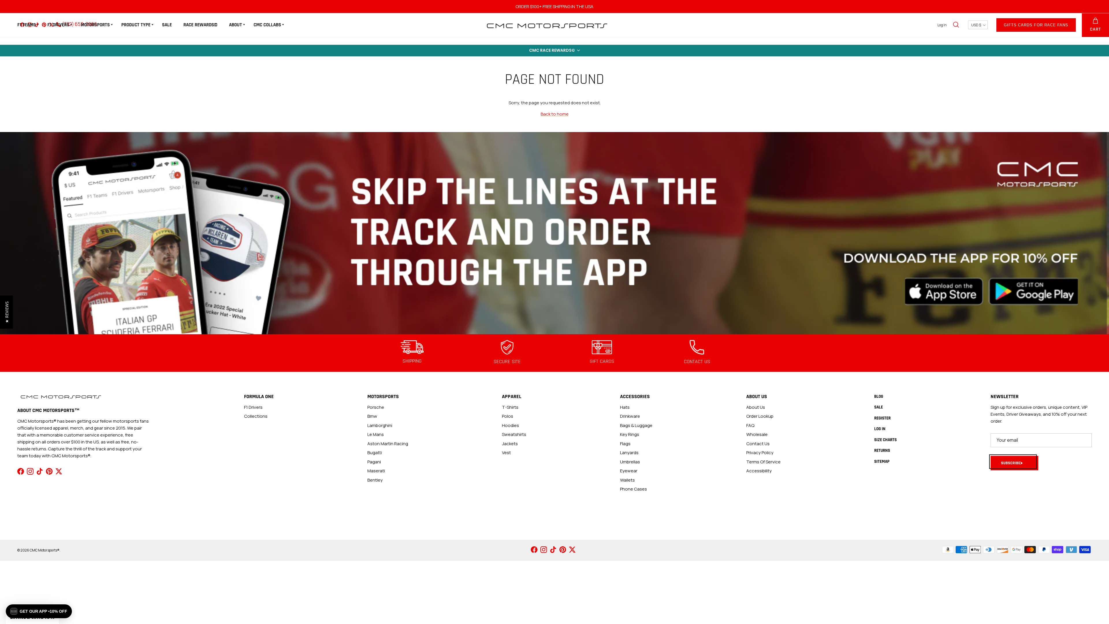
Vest (506, 453)
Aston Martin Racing (387, 444)
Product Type (135, 25)
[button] (554, 50)
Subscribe (1010, 463)
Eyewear (628, 471)
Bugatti (374, 453)
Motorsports (95, 25)
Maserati (376, 471)
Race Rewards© (200, 25)
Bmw (372, 416)
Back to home (555, 114)
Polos (507, 416)
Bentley (375, 480)
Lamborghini (379, 425)
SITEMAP (882, 461)
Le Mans (375, 434)
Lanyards (629, 453)
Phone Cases (633, 489)
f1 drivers (253, 407)
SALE (167, 25)
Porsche (375, 407)
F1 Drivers (58, 25)
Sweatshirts (514, 434)
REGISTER (882, 418)
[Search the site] (955, 25)
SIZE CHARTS (885, 440)
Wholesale (757, 434)
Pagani (374, 462)
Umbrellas (630, 462)
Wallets (627, 480)
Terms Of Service (763, 462)
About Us (755, 407)
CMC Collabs (267, 25)
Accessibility (759, 471)
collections (255, 416)
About (235, 25)
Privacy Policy (759, 453)
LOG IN (879, 429)
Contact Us (758, 444)
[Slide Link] (554, 233)
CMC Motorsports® (44, 550)
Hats (625, 407)
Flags (625, 444)
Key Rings (629, 434)
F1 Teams (26, 25)
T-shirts (510, 407)
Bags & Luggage (636, 425)
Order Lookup (759, 416)
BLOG (878, 396)
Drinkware (630, 416)
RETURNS (882, 450)
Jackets (510, 444)
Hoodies (510, 425)
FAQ (750, 425)
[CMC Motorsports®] (547, 25)
